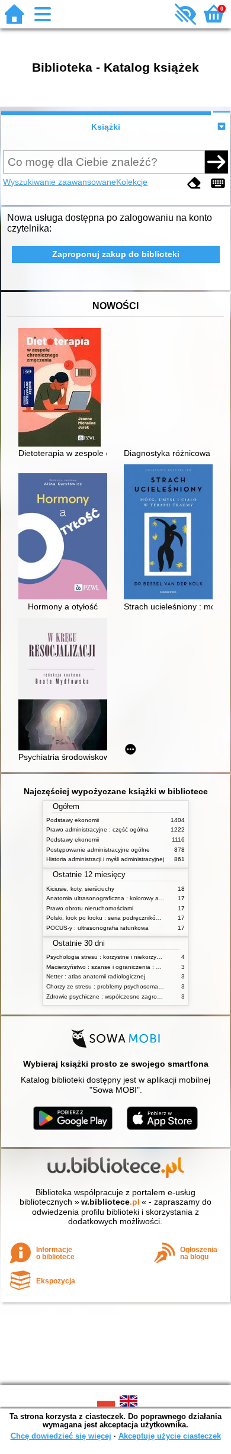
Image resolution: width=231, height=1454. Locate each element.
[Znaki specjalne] (217, 183)
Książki (105, 126)
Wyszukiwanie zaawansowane (59, 182)
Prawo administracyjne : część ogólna (97, 829)
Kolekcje (131, 182)
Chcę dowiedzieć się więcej (61, 1435)
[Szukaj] (216, 161)
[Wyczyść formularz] (194, 183)
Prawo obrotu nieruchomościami (89, 908)
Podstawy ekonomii (72, 820)
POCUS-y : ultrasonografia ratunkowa (97, 928)
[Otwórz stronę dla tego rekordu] (65, 388)
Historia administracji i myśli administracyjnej (105, 859)
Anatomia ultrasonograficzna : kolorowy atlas (107, 898)
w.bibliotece (110, 1201)
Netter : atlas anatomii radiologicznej (95, 976)
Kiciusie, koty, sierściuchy (80, 888)
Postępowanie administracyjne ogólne (98, 849)
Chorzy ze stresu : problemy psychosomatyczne (111, 986)
